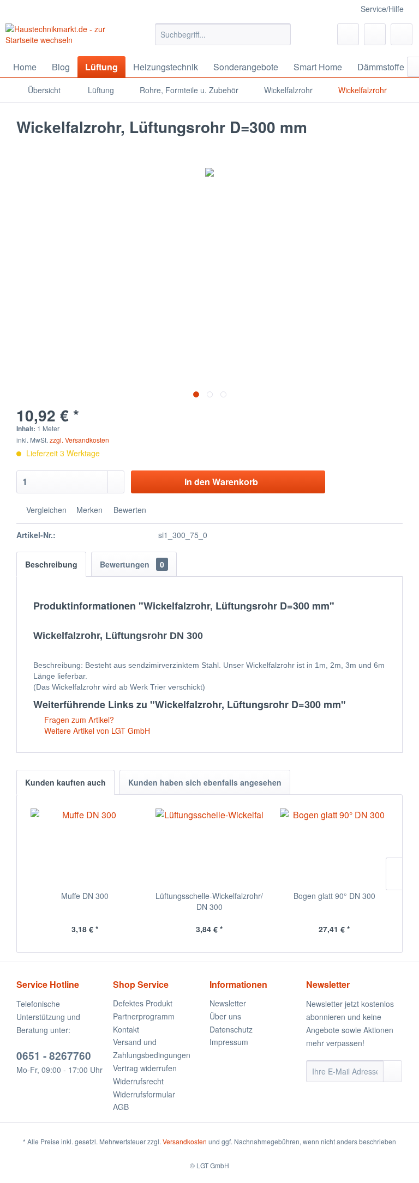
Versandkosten (185, 1141)
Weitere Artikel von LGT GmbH (96, 730)
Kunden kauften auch (65, 782)
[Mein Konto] (375, 34)
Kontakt (126, 1029)
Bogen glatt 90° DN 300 (334, 895)
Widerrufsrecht (138, 1081)
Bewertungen (132, 564)
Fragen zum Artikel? (78, 719)
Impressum (229, 1041)
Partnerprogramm (144, 1016)
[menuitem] (223, 34)
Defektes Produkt (142, 1003)
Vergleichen (45, 509)
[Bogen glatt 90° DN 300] (334, 846)
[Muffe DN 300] (85, 846)
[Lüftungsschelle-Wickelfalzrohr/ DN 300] (209, 846)
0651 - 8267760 (53, 1055)
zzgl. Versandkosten (79, 439)
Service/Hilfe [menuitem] (382, 8)
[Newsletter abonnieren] (392, 1071)
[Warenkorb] (401, 34)
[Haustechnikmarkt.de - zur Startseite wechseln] (63, 37)
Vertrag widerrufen (145, 1068)
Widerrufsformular (144, 1094)
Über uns (225, 1016)
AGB (121, 1106)
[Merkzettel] (348, 34)
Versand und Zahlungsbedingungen (151, 1048)
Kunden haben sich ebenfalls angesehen (205, 782)
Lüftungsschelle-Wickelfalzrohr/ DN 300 (209, 901)
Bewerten (128, 509)
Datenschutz (231, 1029)
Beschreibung (51, 564)
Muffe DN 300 (85, 895)
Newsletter (228, 1003)
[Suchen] (281, 34)
